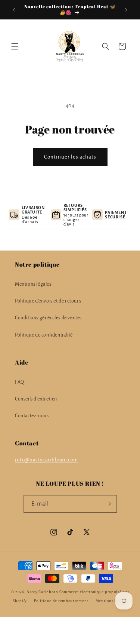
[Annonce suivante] (126, 9)
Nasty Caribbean (42, 592)
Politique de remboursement (61, 601)
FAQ (19, 382)
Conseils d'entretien (36, 399)
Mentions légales (33, 284)
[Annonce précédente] (14, 9)
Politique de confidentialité (44, 335)
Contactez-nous (32, 415)
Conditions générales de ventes (48, 317)
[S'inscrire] (108, 504)
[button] (15, 46)
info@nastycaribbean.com (46, 460)
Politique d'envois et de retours (48, 301)
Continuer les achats (70, 157)
